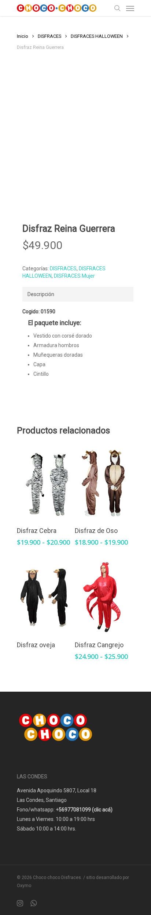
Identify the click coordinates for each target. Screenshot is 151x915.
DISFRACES (49, 36)
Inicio (22, 36)
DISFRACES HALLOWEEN (97, 36)
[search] (117, 8)
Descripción (40, 294)
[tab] (77, 294)
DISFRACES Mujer (74, 276)
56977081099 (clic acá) (86, 810)
